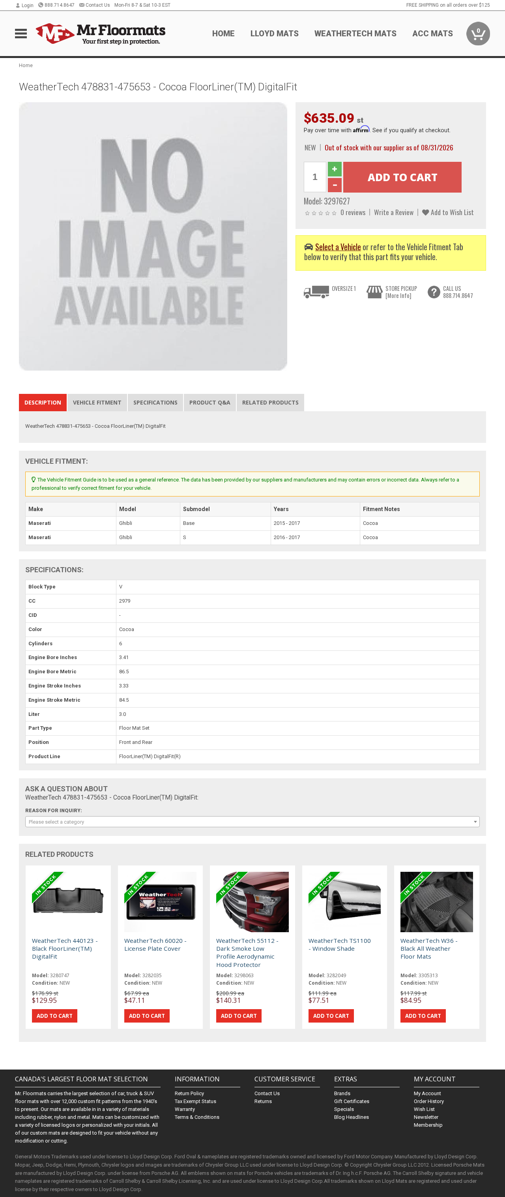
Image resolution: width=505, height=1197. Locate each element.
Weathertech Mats (355, 33)
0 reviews (352, 212)
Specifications (155, 402)
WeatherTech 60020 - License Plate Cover (155, 944)
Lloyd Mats (275, 33)
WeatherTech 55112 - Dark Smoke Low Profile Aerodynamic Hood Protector (247, 952)
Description (42, 402)
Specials (344, 1109)
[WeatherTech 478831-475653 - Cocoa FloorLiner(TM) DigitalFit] (153, 236)
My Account (427, 1093)
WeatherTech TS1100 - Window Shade (340, 944)
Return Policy (189, 1093)
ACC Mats (432, 33)
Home (223, 33)
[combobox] (252, 821)
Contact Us (98, 5)
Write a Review (393, 212)
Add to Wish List (451, 212)
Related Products (270, 402)
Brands (342, 1093)
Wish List (424, 1109)
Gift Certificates (351, 1101)
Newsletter (426, 1117)
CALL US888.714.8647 (458, 292)
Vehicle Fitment (97, 402)
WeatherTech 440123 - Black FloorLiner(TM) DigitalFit (65, 949)
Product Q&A (209, 402)
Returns (263, 1101)
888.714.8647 (60, 5)
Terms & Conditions (197, 1117)
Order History (429, 1101)
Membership (428, 1125)
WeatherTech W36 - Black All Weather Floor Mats (429, 949)
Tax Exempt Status (195, 1101)
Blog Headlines (351, 1117)
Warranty (185, 1109)
